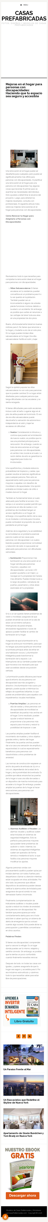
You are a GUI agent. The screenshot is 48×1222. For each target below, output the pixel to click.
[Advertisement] (24, 51)
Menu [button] (25, 5)
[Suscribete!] (5, 1217)
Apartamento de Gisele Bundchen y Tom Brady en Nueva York (23, 1134)
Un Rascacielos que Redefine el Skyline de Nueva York (21, 1101)
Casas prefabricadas (24, 16)
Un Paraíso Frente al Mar (17, 1069)
